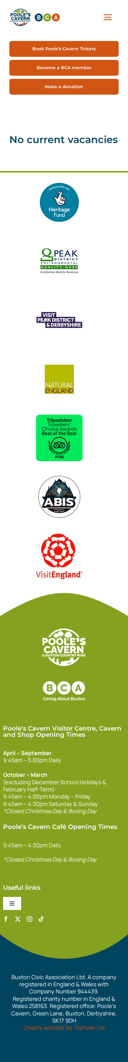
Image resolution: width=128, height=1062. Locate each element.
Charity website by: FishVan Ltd (64, 1027)
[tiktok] (41, 919)
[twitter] (18, 919)
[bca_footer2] (64, 675)
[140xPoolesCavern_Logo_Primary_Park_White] (64, 631)
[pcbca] (35, 9)
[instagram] (29, 919)
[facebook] (6, 919)
